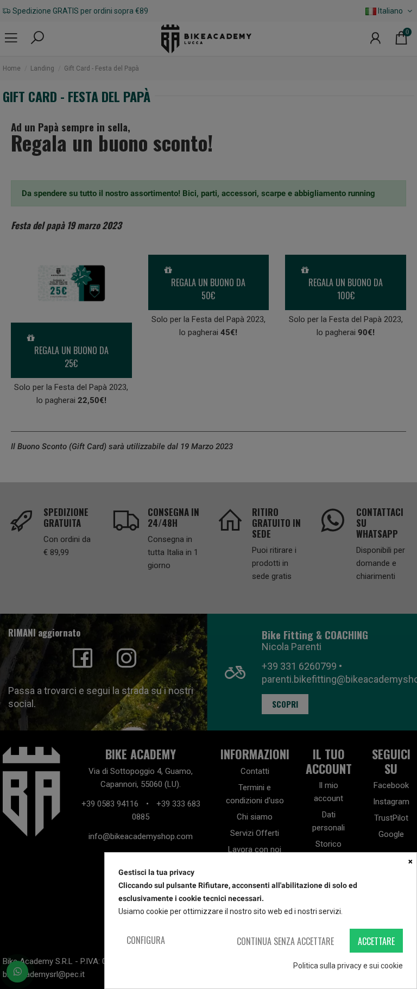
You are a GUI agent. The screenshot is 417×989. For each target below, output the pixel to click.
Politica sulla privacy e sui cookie (348, 965)
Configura (146, 940)
